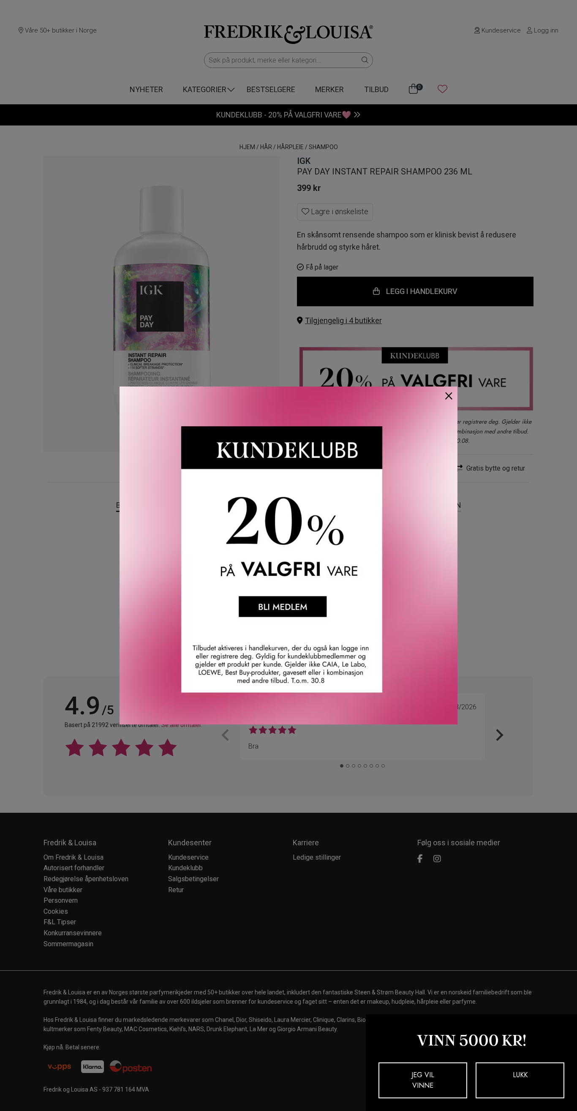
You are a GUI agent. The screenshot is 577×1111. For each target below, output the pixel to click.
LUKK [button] (520, 1075)
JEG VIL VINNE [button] (422, 1080)
